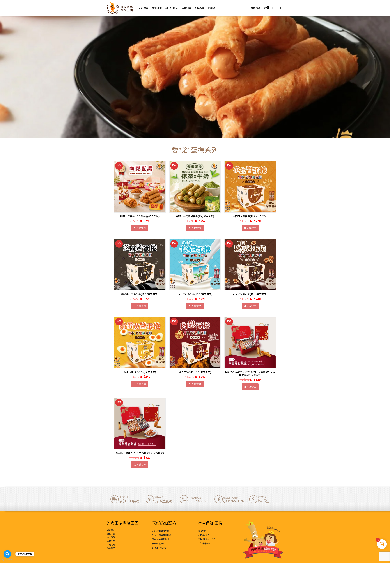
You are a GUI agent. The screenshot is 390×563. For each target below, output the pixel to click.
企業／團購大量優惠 (161, 534)
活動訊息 (186, 8)
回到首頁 (143, 8)
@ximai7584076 (233, 501)
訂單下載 (255, 8)
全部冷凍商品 (204, 543)
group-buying (159, 547)
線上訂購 (170, 8)
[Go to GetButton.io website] (7, 560)
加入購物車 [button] (140, 228)
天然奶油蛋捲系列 (160, 530)
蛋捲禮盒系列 (158, 543)
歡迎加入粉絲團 (230, 497)
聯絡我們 (213, 8)
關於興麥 (157, 8)
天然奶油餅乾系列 (160, 539)
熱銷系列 (202, 530)
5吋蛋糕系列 (204, 534)
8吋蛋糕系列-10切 (206, 539)
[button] (273, 8)
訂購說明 (200, 8)
